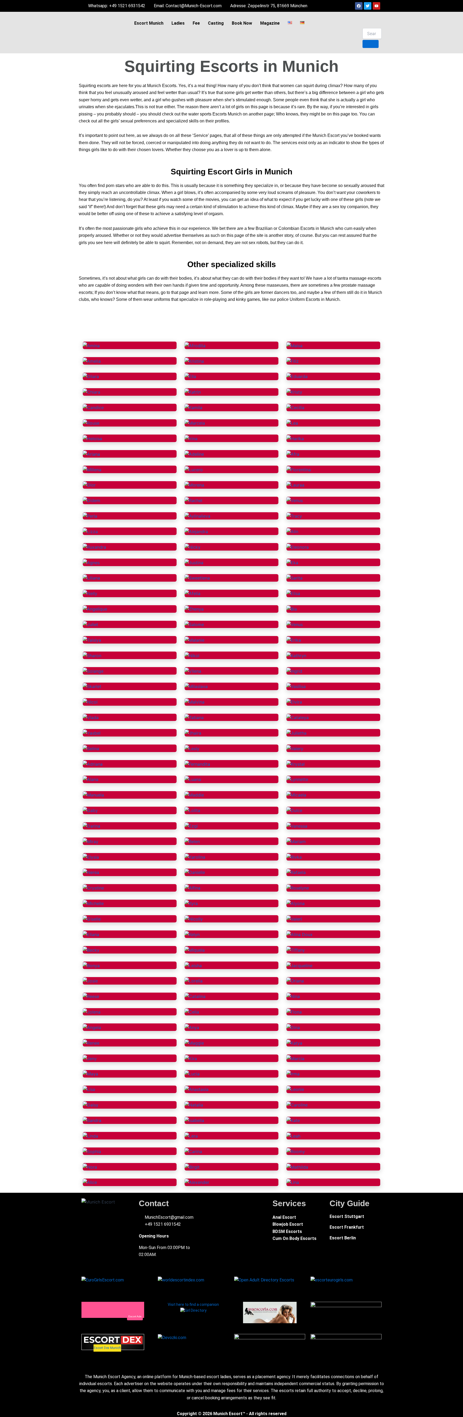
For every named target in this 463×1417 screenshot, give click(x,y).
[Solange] (93, 670)
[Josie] (90, 980)
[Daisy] (90, 1104)
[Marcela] (195, 422)
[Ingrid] (294, 670)
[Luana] (193, 779)
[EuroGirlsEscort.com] (102, 1279)
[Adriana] (93, 763)
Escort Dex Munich (107, 1348)
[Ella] (190, 376)
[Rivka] (294, 856)
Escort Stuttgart (347, 1216)
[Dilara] (91, 376)
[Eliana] (91, 934)
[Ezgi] (191, 825)
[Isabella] (194, 1120)
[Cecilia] (295, 407)
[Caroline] (297, 1104)
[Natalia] (194, 1104)
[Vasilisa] (296, 686)
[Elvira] (294, 701)
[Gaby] (90, 810)
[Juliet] (90, 624)
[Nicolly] (194, 918)
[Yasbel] (91, 732)
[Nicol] (90, 701)
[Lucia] (192, 1073)
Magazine (270, 23)
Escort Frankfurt (347, 1227)
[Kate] (293, 1120)
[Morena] (194, 484)
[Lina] (292, 1182)
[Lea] (292, 422)
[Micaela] (296, 794)
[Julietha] (296, 732)
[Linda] (90, 1135)
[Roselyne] (297, 887)
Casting (216, 23)
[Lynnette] (297, 779)
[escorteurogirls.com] (332, 1279)
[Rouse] (91, 422)
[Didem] (91, 500)
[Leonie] (295, 1089)
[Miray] (90, 841)
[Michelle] (93, 903)
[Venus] (294, 500)
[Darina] (91, 825)
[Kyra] (191, 903)
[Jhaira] (193, 732)
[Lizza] (90, 531)
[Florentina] (298, 469)
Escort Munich (148, 23)
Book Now (242, 23)
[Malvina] (194, 701)
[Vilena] (193, 670)
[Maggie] (194, 1042)
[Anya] (192, 1027)
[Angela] (92, 1027)
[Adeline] (194, 453)
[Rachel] (193, 500)
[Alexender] (197, 1182)
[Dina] (293, 1027)
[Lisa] (89, 1089)
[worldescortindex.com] (181, 1279)
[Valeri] (294, 918)
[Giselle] (92, 918)
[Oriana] (295, 980)
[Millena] (92, 469)
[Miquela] (195, 949)
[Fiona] (294, 1011)
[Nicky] (192, 546)
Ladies (178, 23)
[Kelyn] (192, 934)
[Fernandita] (197, 763)
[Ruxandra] (94, 546)
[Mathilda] (297, 1166)
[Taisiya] (92, 639)
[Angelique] (95, 608)
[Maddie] (194, 794)
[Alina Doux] (299, 934)
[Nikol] (192, 655)
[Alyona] (295, 903)
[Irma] (293, 1073)
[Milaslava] (196, 686)
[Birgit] (192, 1166)
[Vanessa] (296, 825)
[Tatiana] (194, 717)
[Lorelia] (194, 980)
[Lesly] (192, 748)
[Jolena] (91, 1011)
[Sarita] (294, 577)
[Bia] (291, 608)
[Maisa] (294, 345)
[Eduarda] (297, 376)
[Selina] (91, 748)
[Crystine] (93, 887)
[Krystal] (295, 763)
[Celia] (192, 1011)
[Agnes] (91, 562)
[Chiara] (91, 391)
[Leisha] (193, 965)
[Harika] (295, 438)
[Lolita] (192, 810)
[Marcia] (295, 1058)
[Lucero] (194, 469)
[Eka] (292, 562)
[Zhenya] (194, 608)
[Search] (371, 44)
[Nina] (293, 996)
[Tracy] (294, 515)
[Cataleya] (297, 717)
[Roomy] (295, 1151)
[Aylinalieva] (197, 515)
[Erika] (293, 639)
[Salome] (194, 624)
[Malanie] (194, 639)
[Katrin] (193, 391)
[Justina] (194, 562)
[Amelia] (92, 360)
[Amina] (91, 345)
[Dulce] (294, 810)
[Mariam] (296, 841)
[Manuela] (93, 794)
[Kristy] (294, 391)
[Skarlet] (92, 686)
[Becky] (91, 949)
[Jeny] (90, 1058)
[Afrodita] (195, 345)
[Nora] (90, 1166)
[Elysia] (91, 856)
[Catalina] (195, 996)
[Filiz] (292, 360)
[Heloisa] (92, 438)
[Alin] (292, 531)
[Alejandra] (196, 531)
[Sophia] (92, 1151)
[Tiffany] (295, 949)
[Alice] (90, 1182)
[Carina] (193, 1151)
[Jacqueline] (299, 965)
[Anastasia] (196, 1089)
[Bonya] (91, 965)
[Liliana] (91, 577)
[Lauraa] (295, 484)
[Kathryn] (296, 655)
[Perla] (90, 515)
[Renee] (91, 1042)
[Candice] (93, 407)
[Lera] (191, 1135)
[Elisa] (293, 593)
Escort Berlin (343, 1237)
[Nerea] (91, 872)
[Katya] (294, 1042)
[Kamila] (193, 407)
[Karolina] (195, 856)
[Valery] (294, 748)
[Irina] (191, 438)
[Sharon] (92, 655)
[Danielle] (195, 872)
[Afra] (292, 453)
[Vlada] (91, 717)
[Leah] (293, 1135)
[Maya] (90, 1073)
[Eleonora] (297, 546)
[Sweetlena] (197, 577)
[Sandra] (92, 1120)
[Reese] (91, 996)
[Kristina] (194, 360)
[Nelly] (90, 593)
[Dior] (89, 484)
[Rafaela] (296, 872)
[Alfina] (192, 887)
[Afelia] (192, 593)
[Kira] (191, 1058)
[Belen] (192, 841)
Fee (196, 23)
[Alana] (90, 779)
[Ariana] (91, 453)
